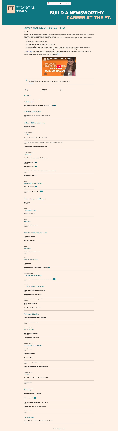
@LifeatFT (59, 52)
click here (57, 54)
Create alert (31, 83)
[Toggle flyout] (57, 90)
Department (44, 89)
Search (26, 89)
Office (61, 89)
